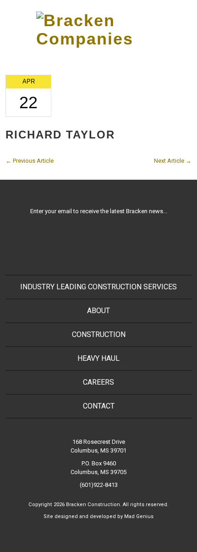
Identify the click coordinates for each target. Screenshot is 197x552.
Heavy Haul (98, 358)
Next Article (173, 160)
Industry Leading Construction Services (98, 286)
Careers (98, 382)
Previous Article (29, 160)
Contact (99, 406)
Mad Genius (138, 516)
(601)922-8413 (99, 484)
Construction (99, 334)
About (98, 310)
